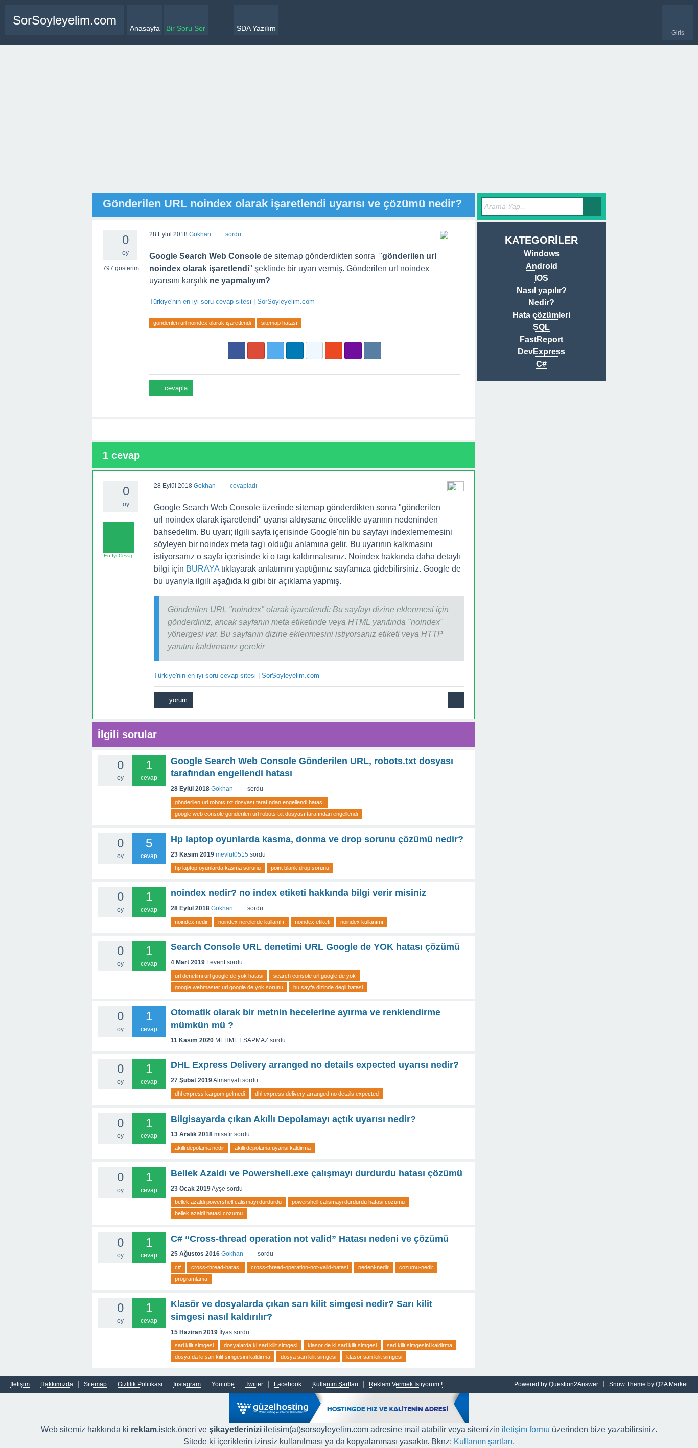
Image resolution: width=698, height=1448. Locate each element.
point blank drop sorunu (300, 868)
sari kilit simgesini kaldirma (419, 1345)
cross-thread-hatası (216, 1267)
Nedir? (541, 302)
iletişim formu (526, 1429)
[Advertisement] (349, 121)
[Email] (353, 350)
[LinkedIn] (295, 350)
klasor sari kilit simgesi (374, 1357)
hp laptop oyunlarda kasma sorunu (218, 868)
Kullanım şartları (483, 1441)
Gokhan (222, 788)
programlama (191, 1279)
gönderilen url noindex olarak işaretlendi (202, 323)
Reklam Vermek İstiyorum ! (406, 1384)
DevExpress (541, 351)
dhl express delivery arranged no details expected (317, 1093)
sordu (233, 234)
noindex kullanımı (361, 922)
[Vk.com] (372, 350)
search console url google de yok (314, 975)
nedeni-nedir (373, 1267)
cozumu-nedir (416, 1267)
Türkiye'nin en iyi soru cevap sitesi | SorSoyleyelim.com (232, 301)
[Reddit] (314, 350)
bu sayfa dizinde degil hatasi (328, 987)
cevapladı (243, 485)
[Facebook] (236, 350)
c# (178, 1267)
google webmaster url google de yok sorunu (229, 987)
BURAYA (202, 568)
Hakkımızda (56, 1384)
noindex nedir (191, 922)
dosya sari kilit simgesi (308, 1357)
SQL (541, 327)
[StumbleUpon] (333, 350)
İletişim (20, 1384)
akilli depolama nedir (199, 1148)
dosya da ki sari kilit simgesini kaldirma (222, 1357)
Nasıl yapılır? (542, 290)
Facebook (287, 1384)
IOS (541, 278)
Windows (542, 253)
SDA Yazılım (256, 28)
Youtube (223, 1384)
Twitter (254, 1384)
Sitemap (95, 1384)
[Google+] (256, 350)
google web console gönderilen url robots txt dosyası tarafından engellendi (266, 814)
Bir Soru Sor (185, 28)
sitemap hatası (279, 323)
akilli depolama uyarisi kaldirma (273, 1148)
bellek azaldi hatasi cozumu (209, 1213)
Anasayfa (145, 28)
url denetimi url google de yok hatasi (219, 975)
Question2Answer (573, 1384)
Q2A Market (672, 1384)
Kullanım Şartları (335, 1384)
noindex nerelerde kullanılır (251, 922)
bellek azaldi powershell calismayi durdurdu (228, 1202)
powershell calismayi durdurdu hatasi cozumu (348, 1202)
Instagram (187, 1384)
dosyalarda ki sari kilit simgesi (260, 1345)
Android (541, 266)
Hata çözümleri (541, 315)
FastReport (541, 339)
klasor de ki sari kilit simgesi (342, 1345)
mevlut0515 (232, 854)
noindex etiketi (312, 922)
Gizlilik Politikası (140, 1384)
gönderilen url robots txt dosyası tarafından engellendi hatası (249, 802)
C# (541, 364)
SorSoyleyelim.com (65, 20)
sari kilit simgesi (194, 1345)
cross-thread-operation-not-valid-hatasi (299, 1267)
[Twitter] (275, 350)
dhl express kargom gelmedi (210, 1093)
